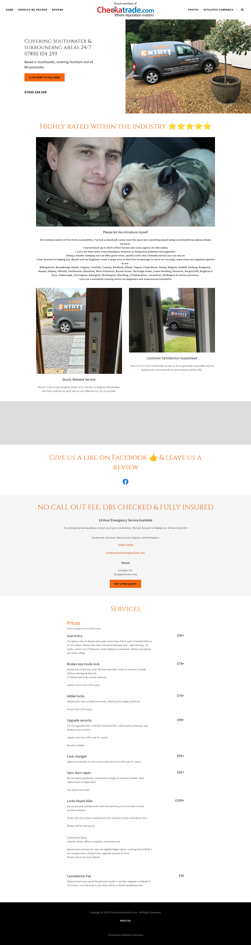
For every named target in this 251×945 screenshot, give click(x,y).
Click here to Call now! (44, 77)
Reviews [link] (57, 9)
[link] (125, 9)
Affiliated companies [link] (218, 9)
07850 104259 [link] (125, 545)
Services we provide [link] (32, 9)
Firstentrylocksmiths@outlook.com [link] (125, 552)
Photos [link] (193, 9)
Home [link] (10, 9)
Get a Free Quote (125, 583)
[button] (242, 10)
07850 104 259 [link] (35, 92)
